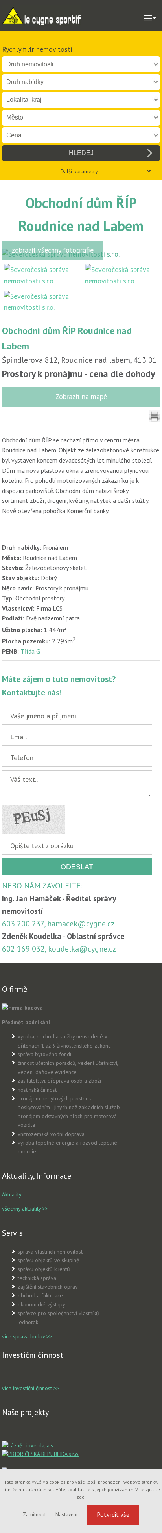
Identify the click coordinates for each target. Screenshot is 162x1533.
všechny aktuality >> (25, 1208)
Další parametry (79, 171)
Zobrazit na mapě (81, 396)
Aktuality (12, 1194)
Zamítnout (34, 1514)
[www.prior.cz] (40, 1454)
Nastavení (66, 1514)
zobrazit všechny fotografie (53, 250)
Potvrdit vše (113, 1514)
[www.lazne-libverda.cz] (28, 1445)
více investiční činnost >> (30, 1388)
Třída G (30, 651)
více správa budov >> (27, 1336)
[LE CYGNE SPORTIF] (41, 15)
